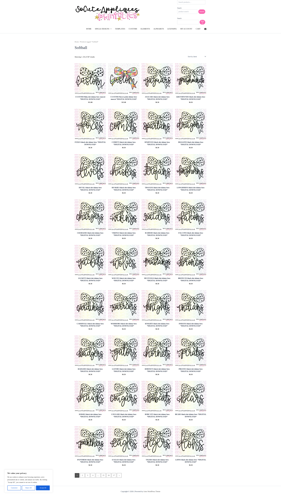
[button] (110, 28)
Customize (14, 488)
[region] (28, 481)
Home (77, 42)
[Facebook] (205, 29)
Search (179, 8)
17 (114, 475)
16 (109, 475)
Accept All (43, 488)
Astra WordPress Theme (151, 491)
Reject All (28, 488)
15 (103, 475)
